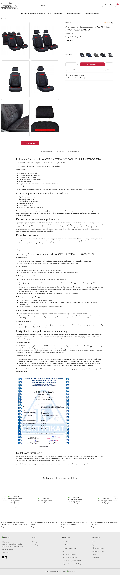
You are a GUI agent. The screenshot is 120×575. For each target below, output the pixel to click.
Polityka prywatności (98, 548)
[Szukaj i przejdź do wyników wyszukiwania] (79, 5)
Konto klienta (66, 542)
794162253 (5, 553)
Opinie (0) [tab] (60, 151)
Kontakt (94, 554)
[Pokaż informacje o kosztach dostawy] (85, 78)
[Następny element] (110, 55)
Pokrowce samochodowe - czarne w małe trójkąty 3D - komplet (74, 523)
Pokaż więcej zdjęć (30, 143)
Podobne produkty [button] (66, 478)
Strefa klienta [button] (66, 537)
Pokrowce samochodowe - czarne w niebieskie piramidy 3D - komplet (104, 523)
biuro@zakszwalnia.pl (8, 549)
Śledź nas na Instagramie (69, 558)
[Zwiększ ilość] (74, 64)
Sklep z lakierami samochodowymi (72, 564)
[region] (96, 55)
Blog (63, 551)
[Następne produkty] (115, 498)
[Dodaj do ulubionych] (109, 64)
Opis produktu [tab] (46, 151)
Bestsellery (35, 545)
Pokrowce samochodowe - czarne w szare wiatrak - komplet (15, 523)
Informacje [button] (96, 537)
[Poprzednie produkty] (5, 498)
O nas (93, 542)
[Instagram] (6, 557)
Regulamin (95, 545)
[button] (15, 40)
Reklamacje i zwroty (98, 551)
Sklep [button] (34, 537)
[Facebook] (3, 557)
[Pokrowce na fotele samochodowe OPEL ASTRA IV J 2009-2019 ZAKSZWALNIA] (82, 55)
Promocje (35, 542)
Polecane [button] (48, 478)
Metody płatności (67, 545)
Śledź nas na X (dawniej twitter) (71, 561)
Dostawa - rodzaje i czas (69, 548)
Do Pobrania (95, 558)
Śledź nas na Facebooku (69, 554)
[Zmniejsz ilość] (67, 64)
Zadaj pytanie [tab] (73, 151)
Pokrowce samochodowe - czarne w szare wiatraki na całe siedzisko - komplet (45, 523)
